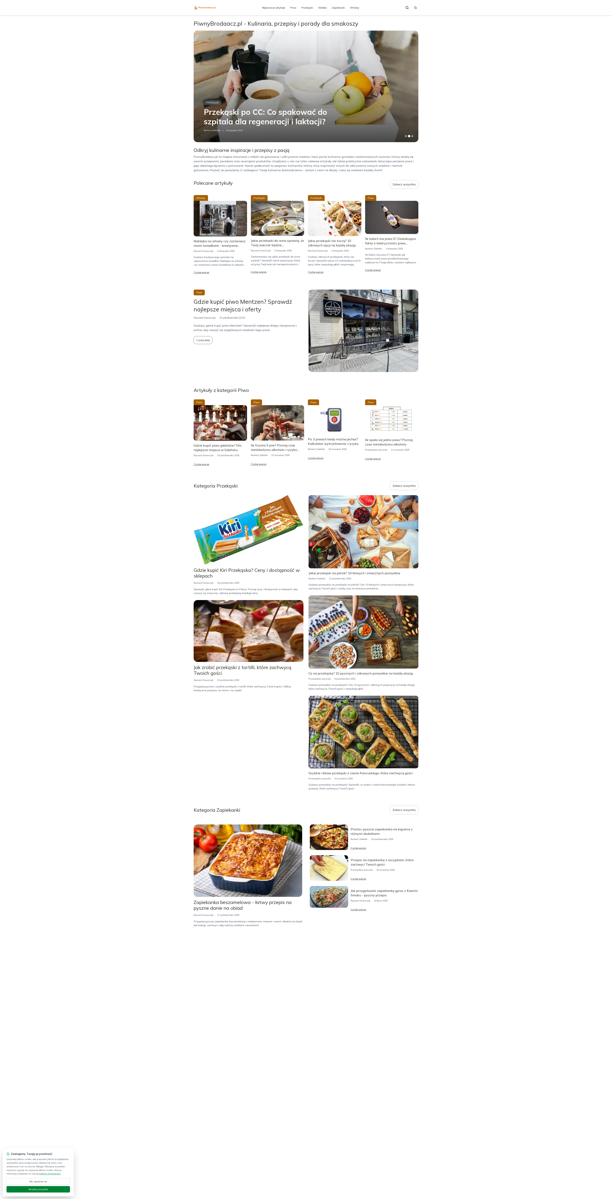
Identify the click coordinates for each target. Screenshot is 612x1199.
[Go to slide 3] (412, 136)
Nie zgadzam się (38, 1181)
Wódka (322, 7)
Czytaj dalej (203, 340)
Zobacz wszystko (404, 184)
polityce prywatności (50, 1173)
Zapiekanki (338, 7)
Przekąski (307, 7)
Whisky (354, 7)
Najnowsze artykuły (273, 7)
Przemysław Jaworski (376, 449)
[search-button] (407, 7)
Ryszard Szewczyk (214, 130)
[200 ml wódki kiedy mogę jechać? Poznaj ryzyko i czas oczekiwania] (306, 86)
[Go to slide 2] (409, 136)
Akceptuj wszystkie (38, 1189)
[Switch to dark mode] (415, 8)
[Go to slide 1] (406, 136)
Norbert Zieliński (373, 248)
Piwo (293, 7)
